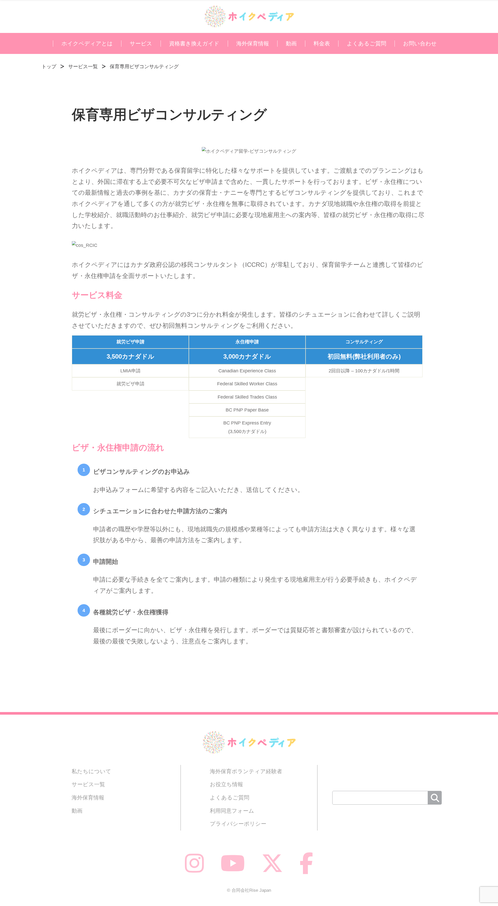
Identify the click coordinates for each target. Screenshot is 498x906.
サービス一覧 (88, 784)
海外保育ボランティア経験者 (246, 771)
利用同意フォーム (232, 811)
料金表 (322, 43)
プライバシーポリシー (238, 824)
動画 (291, 43)
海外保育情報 (252, 43)
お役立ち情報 (226, 784)
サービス (141, 43)
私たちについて (91, 771)
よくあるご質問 (366, 43)
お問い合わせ (420, 43)
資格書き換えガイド (194, 43)
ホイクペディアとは (87, 43)
